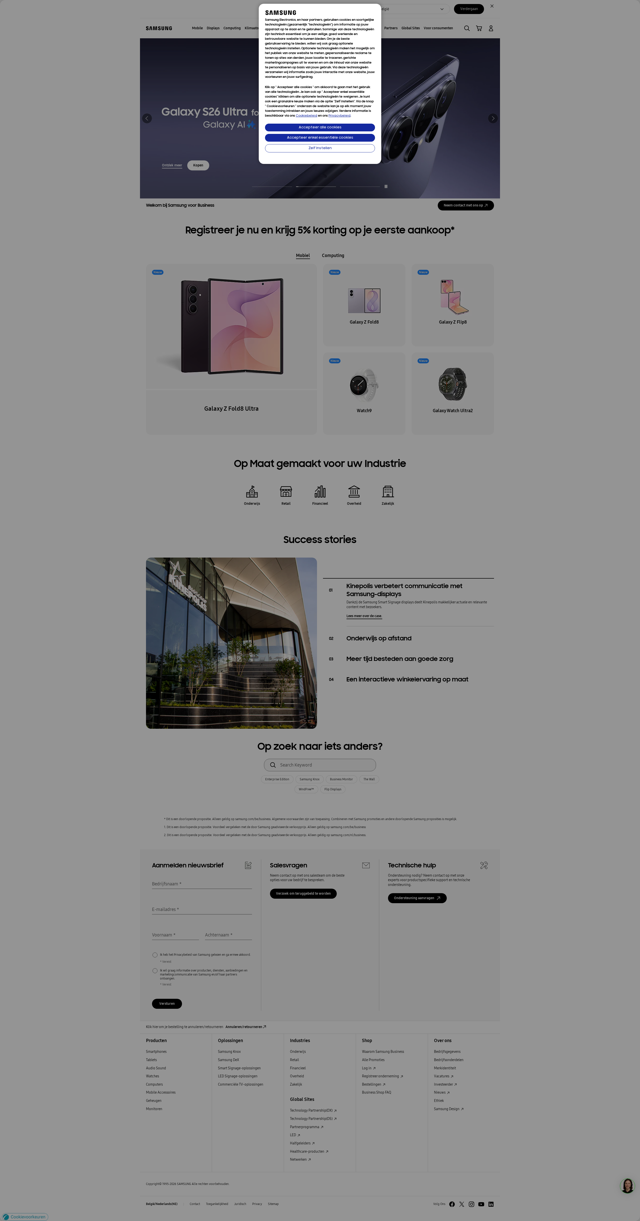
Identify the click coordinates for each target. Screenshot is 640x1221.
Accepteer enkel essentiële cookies (320, 138)
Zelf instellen (320, 148)
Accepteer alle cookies (320, 127)
